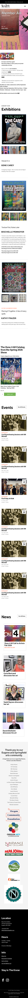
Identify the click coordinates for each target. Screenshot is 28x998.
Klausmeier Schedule (6, 958)
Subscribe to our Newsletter (10, 974)
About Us (3, 956)
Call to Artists (4, 961)
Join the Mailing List (6, 963)
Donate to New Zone (14, 996)
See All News (22, 616)
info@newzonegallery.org (7, 930)
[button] (25, 6)
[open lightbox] (14, 129)
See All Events (21, 407)
